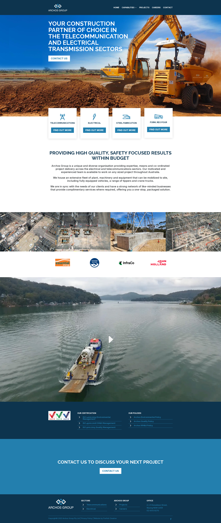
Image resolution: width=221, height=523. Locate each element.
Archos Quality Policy (144, 421)
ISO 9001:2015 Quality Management (99, 427)
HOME (116, 7)
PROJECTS (144, 7)
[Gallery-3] (138, 250)
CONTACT (168, 7)
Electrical (91, 509)
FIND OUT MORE (62, 130)
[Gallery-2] (82, 250)
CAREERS (156, 7)
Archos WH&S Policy (143, 425)
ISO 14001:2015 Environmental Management (96, 418)
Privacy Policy (86, 518)
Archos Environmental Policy (147, 417)
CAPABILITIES (128, 7)
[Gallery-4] (193, 250)
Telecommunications (97, 505)
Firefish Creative (110, 518)
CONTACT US (59, 58)
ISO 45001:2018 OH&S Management (99, 423)
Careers (123, 509)
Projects (123, 505)
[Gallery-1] (27, 250)
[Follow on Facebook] (171, 519)
